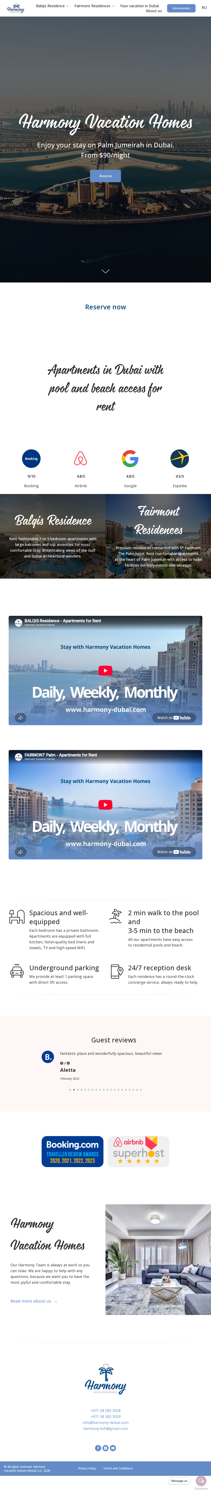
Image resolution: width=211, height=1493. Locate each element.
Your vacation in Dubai (139, 5)
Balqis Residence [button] (51, 5)
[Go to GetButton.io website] (201, 1488)
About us (154, 10)
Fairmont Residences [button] (92, 5)
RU (204, 7)
